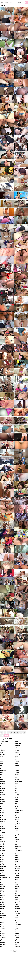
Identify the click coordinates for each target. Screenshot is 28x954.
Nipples (17, 797)
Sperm (16, 897)
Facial (1, 890)
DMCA (15, 951)
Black (1, 796)
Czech (2, 859)
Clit (1, 839)
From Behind (3, 915)
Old (16, 808)
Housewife (17, 745)
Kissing (17, 761)
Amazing (2, 752)
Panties (17, 819)
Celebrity (2, 828)
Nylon (16, 803)
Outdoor (17, 817)
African (2, 747)
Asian (1, 763)
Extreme (2, 888)
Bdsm (1, 777)
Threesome (18, 924)
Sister (16, 879)
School (16, 864)
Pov (16, 841)
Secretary (17, 868)
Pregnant (17, 843)
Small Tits (17, 888)
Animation (3, 758)
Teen (16, 920)
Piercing (17, 832)
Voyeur (16, 940)
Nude (16, 799)
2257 (12, 951)
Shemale (17, 875)
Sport (16, 899)
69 (1, 745)
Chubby (2, 835)
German (2, 926)
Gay (1, 924)
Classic (2, 837)
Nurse (16, 801)
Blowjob (2, 799)
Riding (16, 857)
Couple (2, 848)
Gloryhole (2, 933)
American (2, 754)
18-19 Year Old (4, 741)
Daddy (2, 861)
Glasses (2, 931)
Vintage (17, 937)
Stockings (17, 902)
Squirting (17, 901)
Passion (17, 826)
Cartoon (2, 825)
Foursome (2, 911)
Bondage (2, 801)
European (2, 886)
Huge (16, 747)
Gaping (2, 922)
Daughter (2, 863)
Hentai (16, 741)
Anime (2, 759)
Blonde (2, 797)
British (2, 810)
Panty (16, 821)
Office (16, 805)
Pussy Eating (18, 850)
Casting (2, 826)
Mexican (17, 785)
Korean (17, 765)
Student (17, 910)
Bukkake (2, 815)
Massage (17, 779)
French (2, 913)
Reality (16, 852)
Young (16, 948)
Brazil (1, 805)
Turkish (17, 931)
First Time (2, 902)
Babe (1, 768)
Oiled (16, 806)
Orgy (16, 815)
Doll (1, 873)
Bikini (1, 792)
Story (16, 904)
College (2, 843)
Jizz (16, 759)
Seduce (17, 870)
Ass (1, 765)
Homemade (18, 743)
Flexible (2, 908)
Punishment (18, 846)
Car (1, 823)
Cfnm (1, 830)
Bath (1, 772)
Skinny (16, 882)
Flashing (2, 906)
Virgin (16, 939)
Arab (1, 761)
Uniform (17, 933)
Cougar (2, 846)
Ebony (2, 881)
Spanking (17, 895)
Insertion (17, 752)
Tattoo (16, 917)
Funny (2, 919)
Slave (16, 884)
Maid (16, 777)
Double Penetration (5, 877)
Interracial (17, 754)
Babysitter (3, 770)
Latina (16, 768)
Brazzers (2, 806)
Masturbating (18, 781)
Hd (1, 946)
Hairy (1, 940)
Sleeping (17, 886)
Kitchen (17, 763)
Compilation (3, 844)
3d (1, 743)
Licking (17, 772)
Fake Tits (2, 892)
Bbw (1, 776)
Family (2, 893)
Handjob (2, 942)
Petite (16, 830)
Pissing (17, 834)
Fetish (1, 897)
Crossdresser (3, 852)
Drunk (1, 879)
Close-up (2, 841)
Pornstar (17, 839)
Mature (16, 783)
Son (16, 893)
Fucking (2, 917)
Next (6, 735)
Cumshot (2, 855)
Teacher (17, 919)
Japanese (17, 758)
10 (2, 735)
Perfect (17, 828)
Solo (16, 892)
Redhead (17, 853)
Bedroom (2, 783)
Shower (17, 877)
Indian (16, 748)
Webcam (17, 942)
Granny (2, 935)
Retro (16, 855)
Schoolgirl (17, 866)
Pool (16, 837)
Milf (16, 786)
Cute (1, 857)
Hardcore (2, 944)
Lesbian (17, 770)
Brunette (2, 814)
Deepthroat (3, 864)
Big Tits (2, 790)
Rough (16, 861)
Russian (17, 863)
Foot (1, 910)
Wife (16, 944)
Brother (2, 812)
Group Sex (3, 937)
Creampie (2, 850)
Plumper (17, 835)
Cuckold (2, 853)
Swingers (17, 913)
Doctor (2, 870)
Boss (1, 803)
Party (16, 825)
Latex (16, 767)
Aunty (1, 767)
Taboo (16, 915)
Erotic (1, 884)
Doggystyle (3, 872)
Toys (16, 930)
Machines (17, 776)
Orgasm (17, 814)
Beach (2, 779)
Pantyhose (17, 823)
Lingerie (17, 774)
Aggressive (3, 748)
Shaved (17, 873)
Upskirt (17, 935)
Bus (1, 817)
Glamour (2, 930)
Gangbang (3, 920)
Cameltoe (2, 821)
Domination (3, 875)
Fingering (2, 901)
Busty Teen (3, 819)
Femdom (2, 895)
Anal (1, 756)
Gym (1, 939)
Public (16, 844)
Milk (16, 788)
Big (1, 785)
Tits (16, 926)
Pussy (16, 848)
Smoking (17, 890)
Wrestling (17, 946)
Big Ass (2, 786)
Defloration (3, 866)
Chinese (2, 834)
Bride (1, 808)
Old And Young (19, 810)
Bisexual (2, 794)
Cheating (2, 832)
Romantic (17, 859)
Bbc (1, 774)
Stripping (17, 908)
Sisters (16, 881)
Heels (1, 948)
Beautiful (2, 781)
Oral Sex (17, 812)
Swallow (17, 911)
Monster (17, 794)
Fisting (2, 904)
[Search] (26, 2)
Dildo (1, 868)
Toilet (16, 928)
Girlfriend (2, 928)
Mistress (17, 790)
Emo (1, 882)
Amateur (2, 750)
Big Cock (2, 788)
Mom (16, 792)
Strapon (17, 906)
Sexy (16, 872)
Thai (16, 922)
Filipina (2, 899)
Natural (17, 796)
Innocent (17, 750)
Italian (16, 756)
